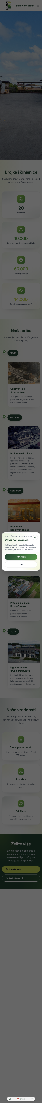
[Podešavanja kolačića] (35, 537)
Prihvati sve (21, 557)
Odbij (21, 564)
